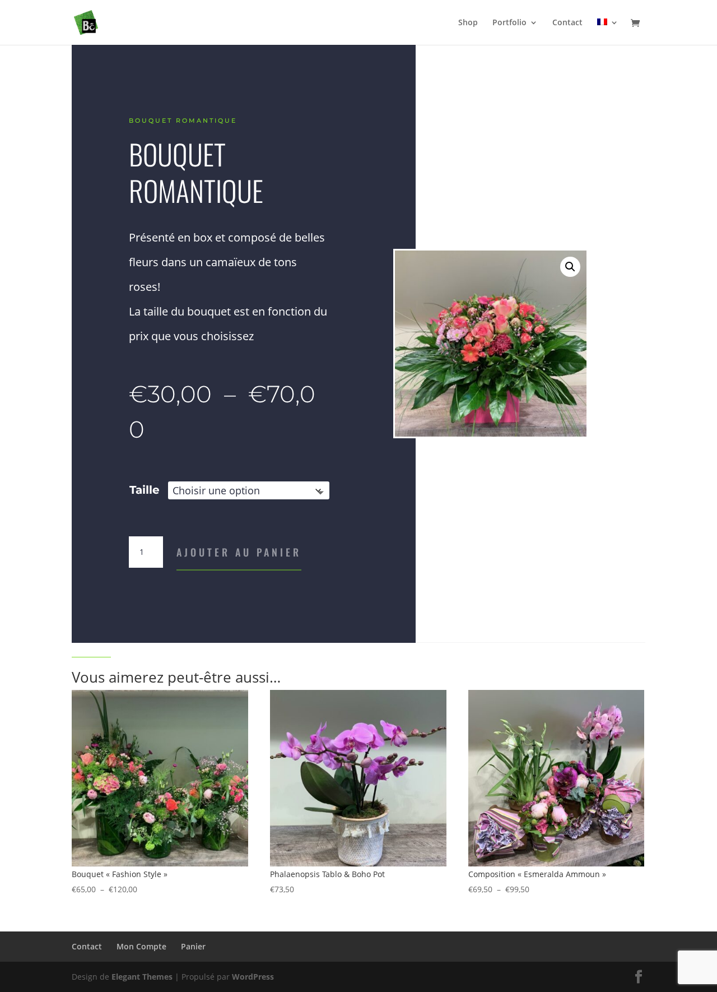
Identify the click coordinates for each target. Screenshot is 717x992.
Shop (468, 22)
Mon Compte (141, 946)
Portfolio (509, 22)
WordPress (253, 976)
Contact (567, 22)
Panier (193, 946)
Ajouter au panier (238, 552)
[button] (570, 267)
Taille (144, 490)
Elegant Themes (142, 976)
